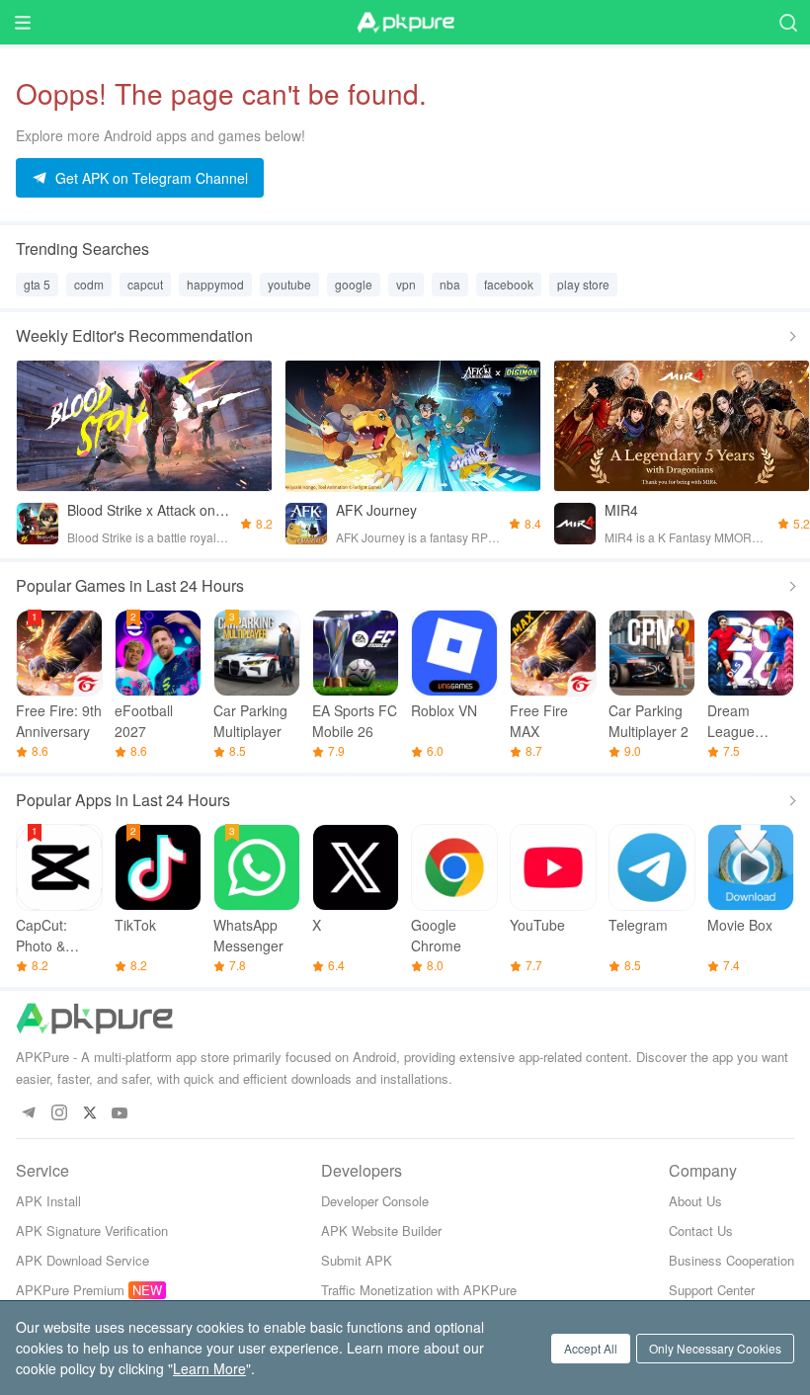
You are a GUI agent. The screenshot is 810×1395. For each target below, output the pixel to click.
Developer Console (375, 1200)
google (353, 284)
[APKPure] (405, 23)
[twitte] (89, 1114)
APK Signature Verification (92, 1230)
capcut (145, 284)
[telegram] (28, 1114)
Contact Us (701, 1230)
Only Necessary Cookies (715, 1348)
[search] (788, 22)
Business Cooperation (731, 1260)
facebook (508, 284)
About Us (695, 1200)
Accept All (590, 1348)
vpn (406, 284)
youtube (289, 284)
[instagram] (58, 1114)
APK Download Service (82, 1260)
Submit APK (356, 1260)
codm (89, 284)
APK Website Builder (381, 1230)
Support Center (712, 1289)
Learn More (209, 1368)
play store (583, 284)
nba (450, 284)
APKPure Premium (70, 1289)
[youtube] (120, 1114)
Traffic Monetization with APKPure (419, 1289)
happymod (215, 284)
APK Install (48, 1200)
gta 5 (37, 284)
